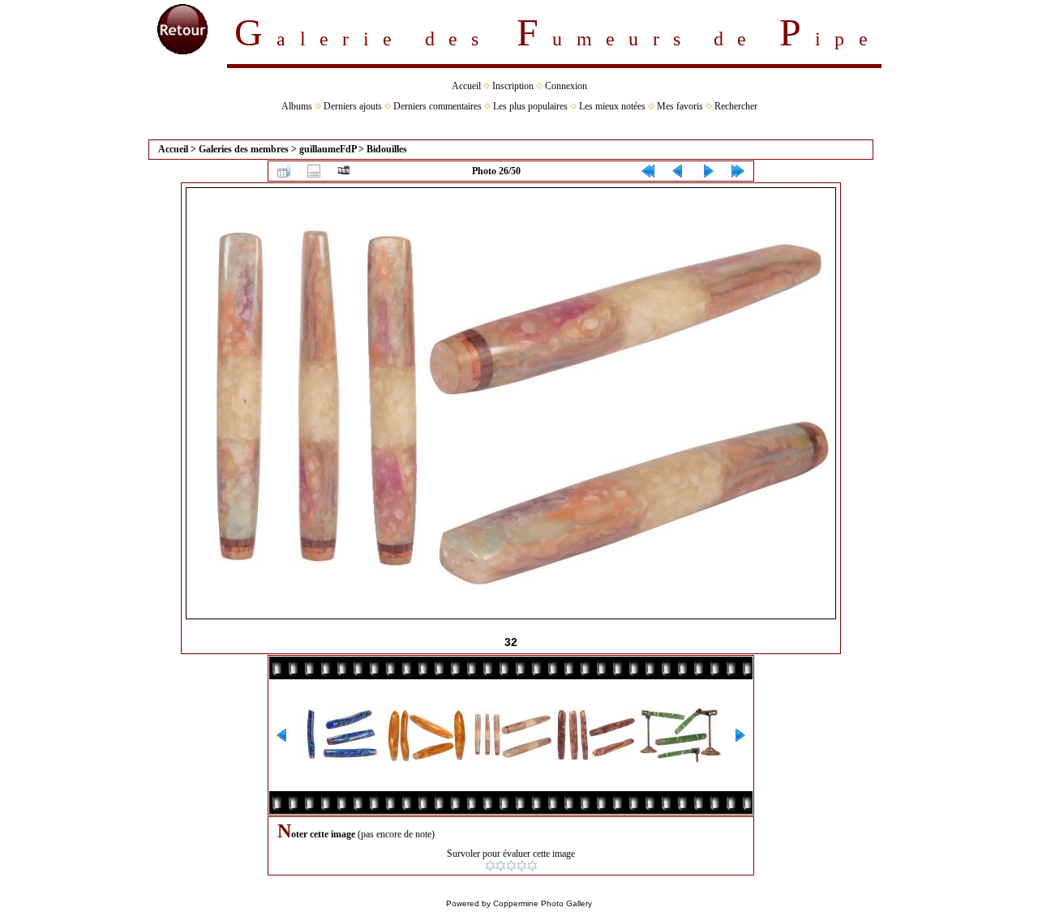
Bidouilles (387, 149)
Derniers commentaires (437, 106)
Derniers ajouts (353, 106)
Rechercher (735, 106)
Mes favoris (680, 106)
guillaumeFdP (327, 149)
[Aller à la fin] (738, 171)
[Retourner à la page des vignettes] (283, 171)
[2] (500, 865)
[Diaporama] (343, 171)
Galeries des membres (244, 149)
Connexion (566, 86)
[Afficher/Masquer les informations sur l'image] (313, 171)
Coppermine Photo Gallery (542, 903)
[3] (511, 865)
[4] (522, 865)
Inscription (513, 86)
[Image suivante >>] (708, 171)
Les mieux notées (612, 106)
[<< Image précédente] (678, 171)
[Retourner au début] (648, 171)
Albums (296, 106)
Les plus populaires (530, 106)
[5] (532, 865)
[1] (490, 865)
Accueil (466, 86)
